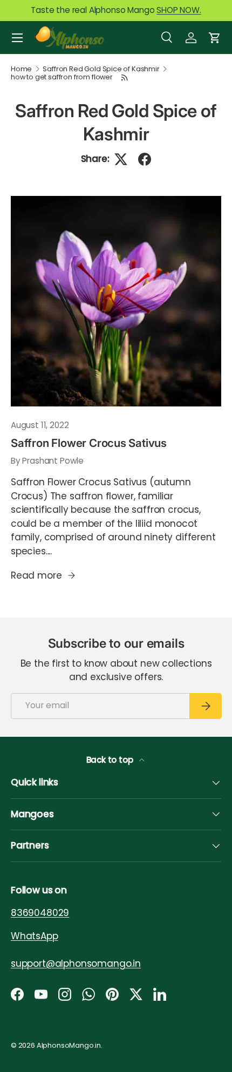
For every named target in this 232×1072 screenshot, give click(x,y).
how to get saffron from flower (62, 77)
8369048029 (40, 912)
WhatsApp (34, 935)
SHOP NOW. (178, 10)
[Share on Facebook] (144, 159)
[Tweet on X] (121, 159)
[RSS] (125, 77)
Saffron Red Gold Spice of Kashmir (101, 69)
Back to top (110, 759)
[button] (215, 38)
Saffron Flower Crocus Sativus (89, 443)
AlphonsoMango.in (69, 1045)
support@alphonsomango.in (76, 963)
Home (21, 69)
